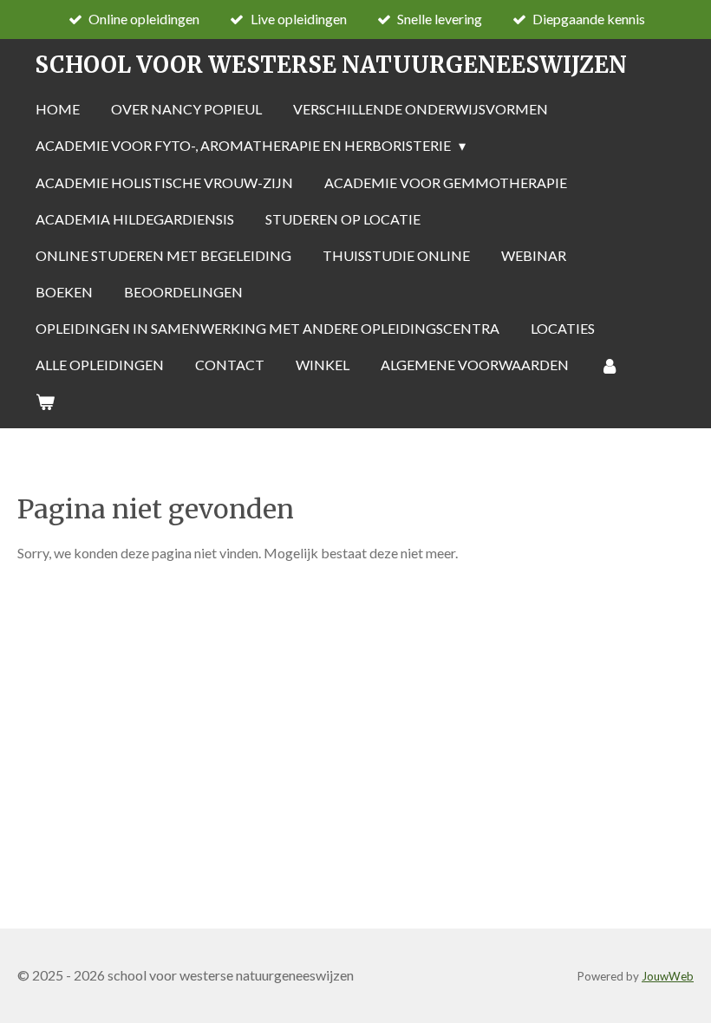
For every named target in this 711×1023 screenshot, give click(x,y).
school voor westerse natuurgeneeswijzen (331, 64)
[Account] (609, 365)
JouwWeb (668, 976)
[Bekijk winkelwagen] (45, 401)
